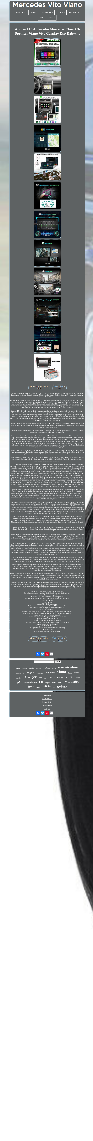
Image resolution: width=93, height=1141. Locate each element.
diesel (18, 668)
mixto (31, 668)
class (26, 677)
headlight (40, 673)
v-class (77, 678)
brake (76, 673)
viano (61, 672)
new (54, 687)
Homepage (47, 695)
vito (68, 676)
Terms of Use (47, 705)
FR (49, 709)
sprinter (62, 686)
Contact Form (47, 699)
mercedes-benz (68, 667)
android (47, 668)
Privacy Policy (47, 702)
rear (60, 682)
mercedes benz (20, 673)
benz (52, 677)
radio (54, 683)
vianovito (18, 678)
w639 (47, 686)
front (31, 686)
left (41, 682)
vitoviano (24, 668)
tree (40, 677)
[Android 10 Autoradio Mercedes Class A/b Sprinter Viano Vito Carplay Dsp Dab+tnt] (47, 52)
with (45, 678)
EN (45, 709)
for (34, 677)
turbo (54, 668)
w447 (60, 677)
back (70, 673)
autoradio (38, 668)
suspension (50, 672)
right (18, 682)
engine (47, 683)
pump (38, 687)
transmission (30, 682)
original (30, 672)
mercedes (72, 681)
